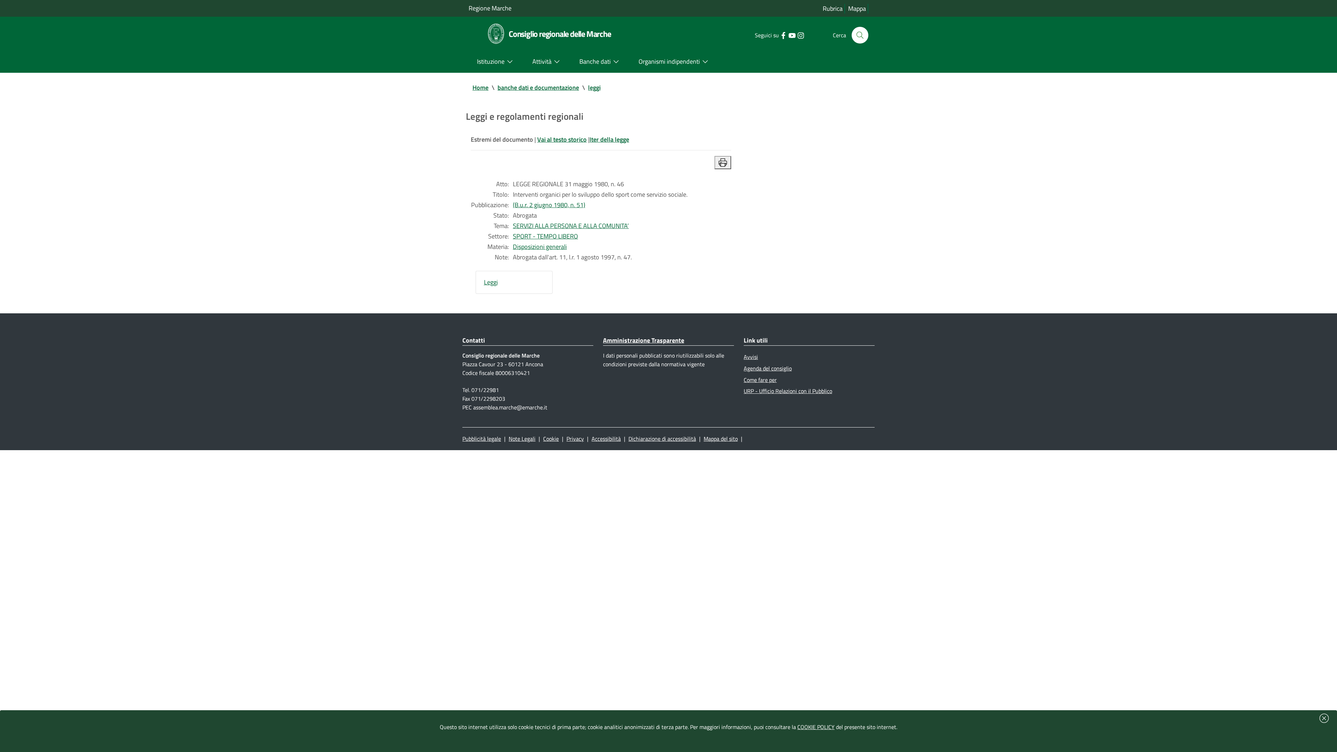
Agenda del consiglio (768, 368)
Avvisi (751, 357)
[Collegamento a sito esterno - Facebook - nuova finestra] (783, 35)
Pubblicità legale (481, 438)
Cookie (551, 438)
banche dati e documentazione (538, 87)
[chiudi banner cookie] (1324, 718)
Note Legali (522, 438)
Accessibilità (606, 438)
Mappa (857, 8)
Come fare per (760, 380)
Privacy (575, 438)
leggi (594, 87)
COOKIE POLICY (816, 727)
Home (480, 87)
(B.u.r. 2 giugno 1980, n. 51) (549, 205)
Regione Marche (490, 8)
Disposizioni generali (540, 246)
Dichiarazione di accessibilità (662, 438)
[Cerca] (860, 35)
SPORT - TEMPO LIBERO (545, 236)
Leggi (491, 282)
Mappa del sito (721, 438)
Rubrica (833, 8)
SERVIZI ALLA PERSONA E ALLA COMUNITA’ (571, 225)
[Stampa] (722, 162)
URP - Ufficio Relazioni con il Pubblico (788, 391)
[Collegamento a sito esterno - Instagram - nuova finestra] (800, 35)
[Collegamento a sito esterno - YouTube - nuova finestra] (792, 35)
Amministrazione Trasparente (643, 340)
